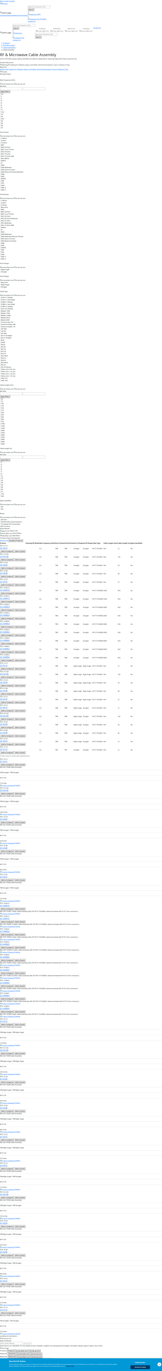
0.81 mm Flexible (7, 309)
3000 (3, 435)
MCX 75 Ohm (5, 154)
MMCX (3, 161)
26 (2, 116)
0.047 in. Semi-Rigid (8, 300)
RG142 (3, 347)
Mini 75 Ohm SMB (7, 156)
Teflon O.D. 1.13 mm (8, 372)
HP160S (4, 329)
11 (2, 110)
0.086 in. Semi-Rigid (8, 304)
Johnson (4, 520)
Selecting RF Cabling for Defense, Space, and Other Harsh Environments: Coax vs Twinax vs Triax (34, 69)
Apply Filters (5, 92)
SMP (2, 176)
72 (2, 492)
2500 (3, 433)
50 (2, 125)
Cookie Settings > (140, 1362)
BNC (2, 145)
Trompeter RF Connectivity (10, 524)
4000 (3, 439)
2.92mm (4, 143)
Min (1, 86)
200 (2, 412)
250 (2, 415)
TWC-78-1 (4, 378)
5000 (3, 444)
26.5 (2, 119)
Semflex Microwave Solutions (11, 522)
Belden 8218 (5, 318)
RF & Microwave (8, 45)
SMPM (3, 179)
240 (2, 496)
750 (2, 421)
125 (2, 406)
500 (2, 419)
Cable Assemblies (9, 48)
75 (2, 401)
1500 (3, 428)
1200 (3, 426)
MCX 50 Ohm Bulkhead (9, 218)
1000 (3, 424)
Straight (4, 272)
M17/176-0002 (6, 338)
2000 (3, 430)
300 (2, 417)
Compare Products (15, 540)
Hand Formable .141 (8, 327)
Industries (10, 15)
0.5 (2, 94)
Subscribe (27, 1343)
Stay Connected (5, 1341)
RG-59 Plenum (6, 367)
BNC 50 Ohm (5, 147)
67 (2, 128)
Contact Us (32, 21)
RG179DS (4, 356)
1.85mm (4, 138)
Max (4, 86)
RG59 (3, 345)
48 (2, 487)
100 (2, 404)
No (2, 507)
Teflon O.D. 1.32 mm (8, 374)
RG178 (3, 351)
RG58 (3, 342)
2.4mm (3, 141)
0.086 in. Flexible (7, 302)
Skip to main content (7, 1)
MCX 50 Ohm (5, 152)
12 (2, 476)
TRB (2, 181)
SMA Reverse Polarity (8, 241)
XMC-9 (3, 190)
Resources (17, 15)
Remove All (4, 540)
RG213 (3, 358)
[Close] (159, 1364)
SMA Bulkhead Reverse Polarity (12, 236)
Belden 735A (5, 313)
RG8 (2, 340)
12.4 (2, 112)
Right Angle (5, 270)
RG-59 (3, 365)
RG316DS (4, 363)
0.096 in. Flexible (7, 306)
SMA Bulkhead (6, 167)
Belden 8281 (5, 320)
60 (2, 489)
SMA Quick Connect (8, 170)
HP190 (3, 331)
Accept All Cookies (140, 1367)
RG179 (3, 354)
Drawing (17, 785)
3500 (3, 437)
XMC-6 (3, 188)
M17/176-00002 (6, 336)
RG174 (3, 349)
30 (2, 121)
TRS (2, 183)
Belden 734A (5, 311)
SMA (2, 165)
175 (2, 410)
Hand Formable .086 (8, 324)
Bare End (4, 207)
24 (2, 480)
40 (2, 123)
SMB (2, 174)
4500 (3, 442)
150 (2, 408)
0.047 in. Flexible (7, 297)
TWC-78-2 (4, 381)
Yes (2, 509)
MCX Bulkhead (6, 223)
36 (2, 485)
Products (3, 15)
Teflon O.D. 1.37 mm (8, 376)
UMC (3, 185)
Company (24, 15)
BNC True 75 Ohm (7, 149)
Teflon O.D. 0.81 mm (8, 369)
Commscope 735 (7, 322)
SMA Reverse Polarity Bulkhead (12, 172)
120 (2, 494)
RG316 (3, 360)
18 (2, 114)
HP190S (4, 333)
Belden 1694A (6, 315)
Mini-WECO (5, 158)
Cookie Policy (70, 1366)
